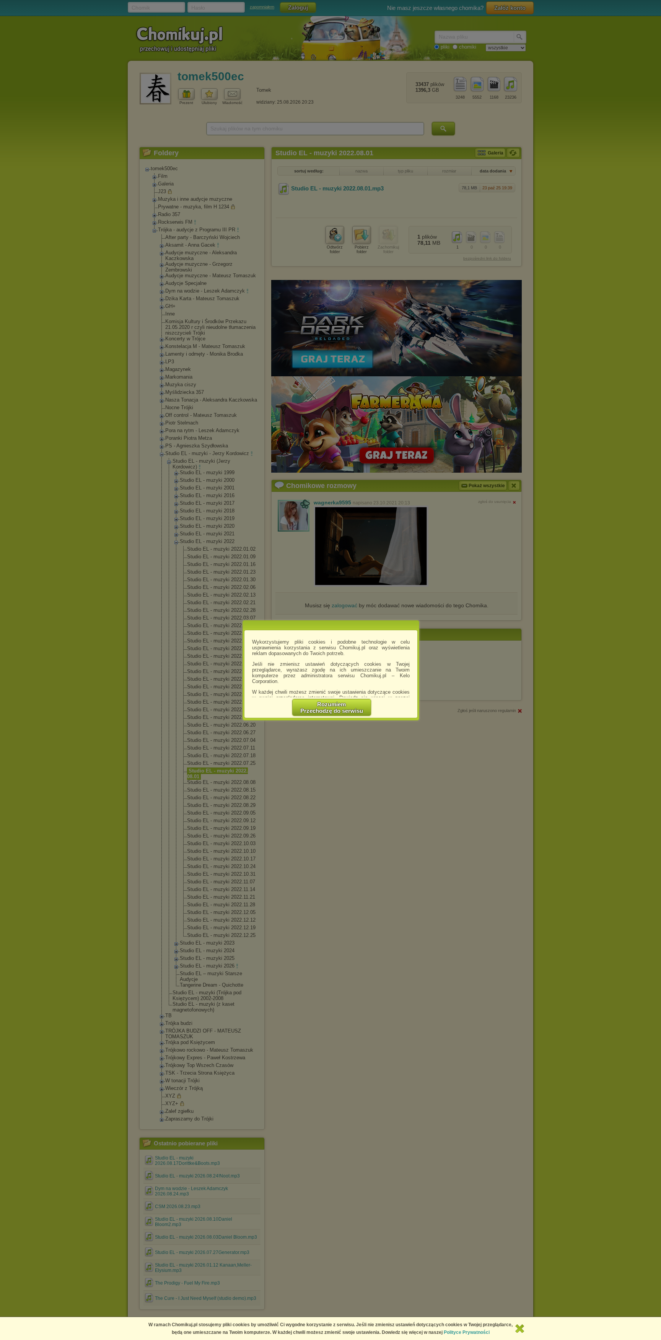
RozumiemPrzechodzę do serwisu (331, 707)
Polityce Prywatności (467, 1332)
